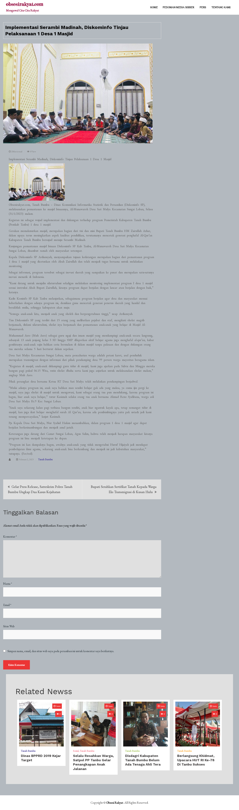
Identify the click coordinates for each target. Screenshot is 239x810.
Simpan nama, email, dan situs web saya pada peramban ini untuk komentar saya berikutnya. (60, 651)
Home (154, 7)
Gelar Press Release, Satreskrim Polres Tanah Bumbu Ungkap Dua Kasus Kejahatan (40, 489)
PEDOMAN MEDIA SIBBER (178, 7)
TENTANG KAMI (221, 7)
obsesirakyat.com (24, 4)
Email (7, 605)
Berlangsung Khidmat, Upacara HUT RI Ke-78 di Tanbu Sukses (196, 760)
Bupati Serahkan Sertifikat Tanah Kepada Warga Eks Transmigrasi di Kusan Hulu (123, 489)
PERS (203, 7)
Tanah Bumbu (45, 459)
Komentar (10, 537)
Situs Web (9, 626)
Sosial (76, 750)
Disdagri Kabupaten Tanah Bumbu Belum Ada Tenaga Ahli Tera (143, 760)
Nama (7, 584)
